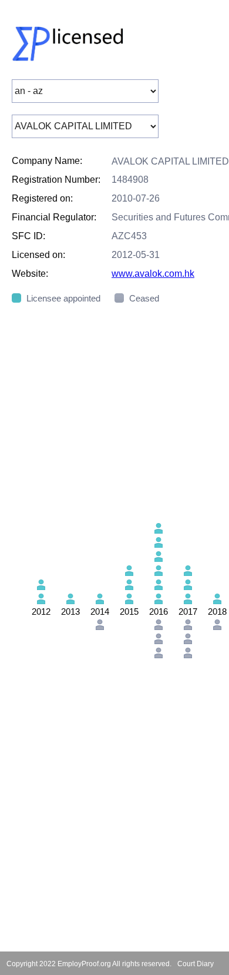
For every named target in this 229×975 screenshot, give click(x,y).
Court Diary (195, 964)
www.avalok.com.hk (153, 274)
